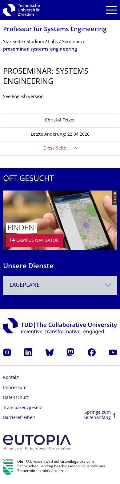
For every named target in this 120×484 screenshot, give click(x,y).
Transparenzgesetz (22, 408)
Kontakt (11, 378)
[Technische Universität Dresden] (21, 10)
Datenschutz (16, 398)
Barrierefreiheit (19, 418)
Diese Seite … (57, 148)
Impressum (14, 388)
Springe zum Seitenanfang (97, 415)
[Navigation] (111, 10)
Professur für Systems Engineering (54, 30)
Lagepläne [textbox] (25, 285)
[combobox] (60, 285)
